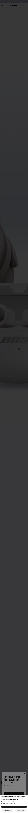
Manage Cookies (7, 810)
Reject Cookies (20, 810)
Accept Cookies (14, 806)
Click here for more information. (11, 799)
